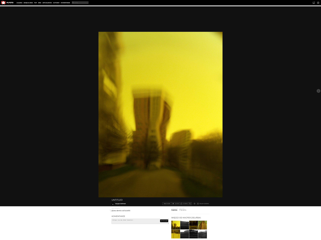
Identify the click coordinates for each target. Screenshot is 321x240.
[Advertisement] (160, 18)
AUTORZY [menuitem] (56, 3)
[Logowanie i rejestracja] (318, 2)
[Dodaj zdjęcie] (313, 2)
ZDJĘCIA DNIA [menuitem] (28, 3)
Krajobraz (174, 210)
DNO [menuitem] (39, 3)
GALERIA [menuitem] (19, 3)
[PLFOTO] (7, 2)
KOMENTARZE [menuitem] (65, 3)
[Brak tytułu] (184, 234)
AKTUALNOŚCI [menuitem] (47, 3)
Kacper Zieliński (120, 203)
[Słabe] (190, 203)
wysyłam (164, 221)
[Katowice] (184, 225)
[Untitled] (113, 203)
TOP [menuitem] (35, 3)
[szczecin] (175, 234)
